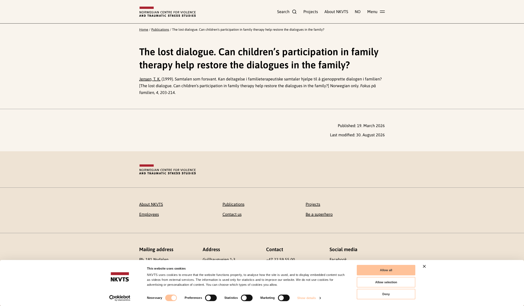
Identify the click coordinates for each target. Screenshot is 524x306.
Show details (306, 298)
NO (358, 11)
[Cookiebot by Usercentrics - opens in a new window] (120, 298)
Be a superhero (319, 214)
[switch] (211, 298)
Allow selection (386, 282)
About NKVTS (336, 11)
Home (143, 29)
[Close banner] (424, 266)
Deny (386, 294)
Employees (149, 214)
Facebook (338, 259)
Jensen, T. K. (149, 79)
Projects (310, 11)
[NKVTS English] (167, 12)
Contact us (232, 214)
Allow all (386, 270)
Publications (160, 29)
